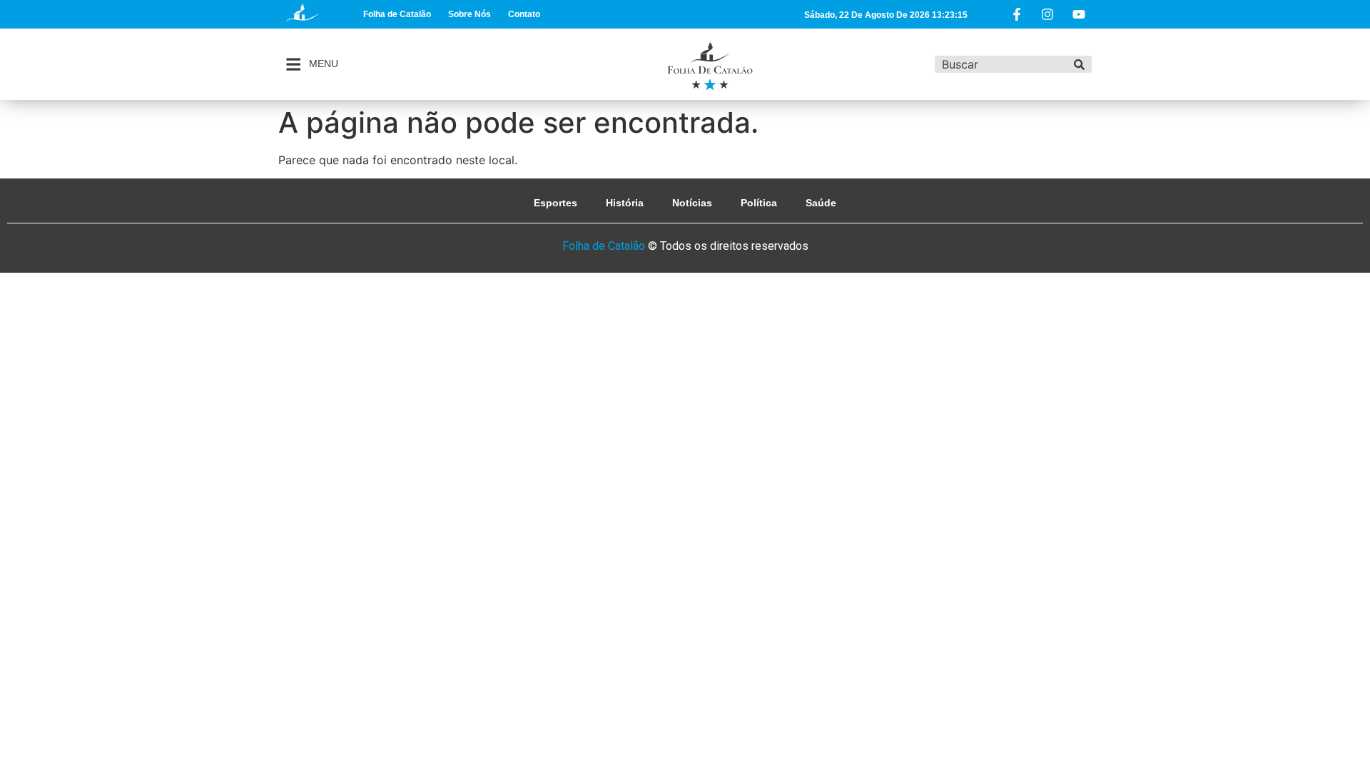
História (625, 202)
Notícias (692, 202)
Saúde (821, 202)
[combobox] (1001, 64)
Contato (524, 14)
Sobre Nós (469, 14)
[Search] (1079, 64)
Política (759, 202)
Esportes (555, 202)
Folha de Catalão (397, 14)
